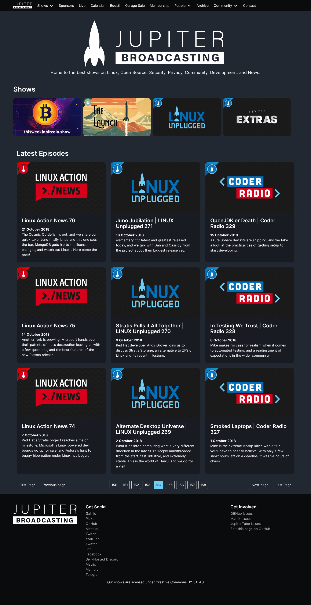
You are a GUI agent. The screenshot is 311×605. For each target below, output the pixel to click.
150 (114, 485)
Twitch (91, 534)
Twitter (91, 544)
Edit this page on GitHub (250, 529)
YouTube (92, 539)
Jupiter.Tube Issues (245, 524)
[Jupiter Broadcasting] (45, 523)
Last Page (284, 485)
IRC (88, 549)
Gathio (91, 513)
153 (147, 485)
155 (170, 485)
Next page (260, 485)
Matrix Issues (240, 518)
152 (136, 485)
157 (192, 485)
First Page (27, 485)
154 (158, 485)
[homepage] (23, 5)
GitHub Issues (241, 513)
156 (181, 485)
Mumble (92, 569)
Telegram (93, 574)
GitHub (91, 524)
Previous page (54, 485)
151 (125, 485)
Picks (90, 518)
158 (203, 485)
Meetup (92, 529)
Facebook (94, 554)
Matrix (91, 564)
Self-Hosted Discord (102, 559)
